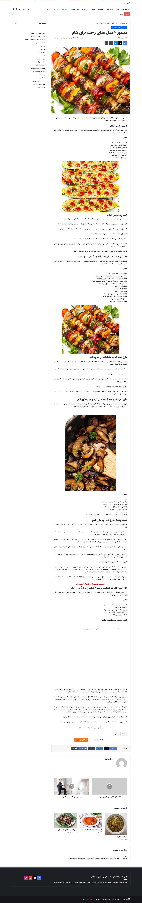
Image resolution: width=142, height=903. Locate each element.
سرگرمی (93, 9)
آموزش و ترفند (75, 9)
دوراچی (43, 49)
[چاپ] (106, 43)
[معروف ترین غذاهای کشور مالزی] (65, 820)
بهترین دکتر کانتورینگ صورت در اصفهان (34, 40)
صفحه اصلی (125, 9)
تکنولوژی (101, 9)
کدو (116, 734)
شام (123, 734)
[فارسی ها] (127, 3)
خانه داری (56, 9)
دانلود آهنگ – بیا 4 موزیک (38, 36)
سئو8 (43, 56)
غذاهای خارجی (116, 27)
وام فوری (42, 46)
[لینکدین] (116, 43)
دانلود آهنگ (41, 88)
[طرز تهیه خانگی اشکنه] (116, 824)
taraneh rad (109, 759)
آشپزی (65, 9)
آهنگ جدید (42, 78)
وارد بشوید (112, 856)
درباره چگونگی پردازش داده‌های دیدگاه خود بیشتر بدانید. (83, 858)
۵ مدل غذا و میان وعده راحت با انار (92, 830)
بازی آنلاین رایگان (40, 59)
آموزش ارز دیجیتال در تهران (38, 68)
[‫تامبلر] (111, 43)
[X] (120, 43)
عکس (117, 9)
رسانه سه (42, 75)
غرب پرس (42, 52)
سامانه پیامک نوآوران (39, 84)
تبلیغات (48, 9)
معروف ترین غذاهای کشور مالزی (67, 830)
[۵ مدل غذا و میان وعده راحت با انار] (90, 820)
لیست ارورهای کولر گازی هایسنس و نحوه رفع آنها (110, 14)
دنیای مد (110, 9)
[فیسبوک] (125, 43)
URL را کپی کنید (81, 740)
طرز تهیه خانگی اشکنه (121, 837)
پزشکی (85, 9)
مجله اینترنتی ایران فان (39, 81)
